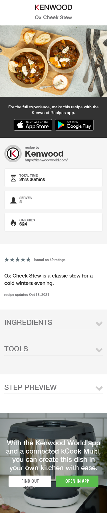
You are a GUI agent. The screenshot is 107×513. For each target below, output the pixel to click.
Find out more (30, 482)
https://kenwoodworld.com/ (46, 160)
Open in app (77, 481)
